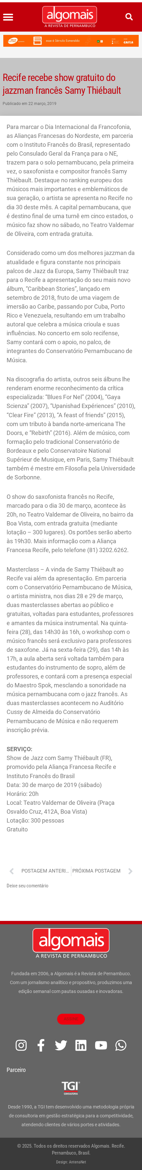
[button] (8, 17)
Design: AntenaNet (71, 1162)
